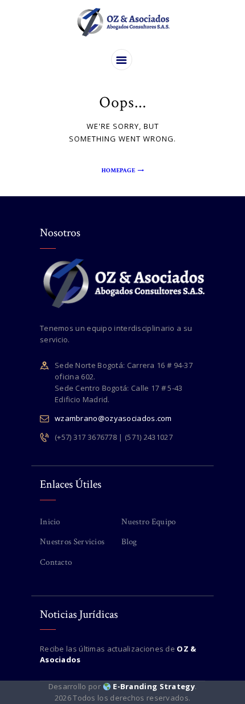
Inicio (50, 521)
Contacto (56, 562)
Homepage (118, 171)
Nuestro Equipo (148, 521)
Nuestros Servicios (72, 541)
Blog (129, 541)
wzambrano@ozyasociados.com (113, 418)
